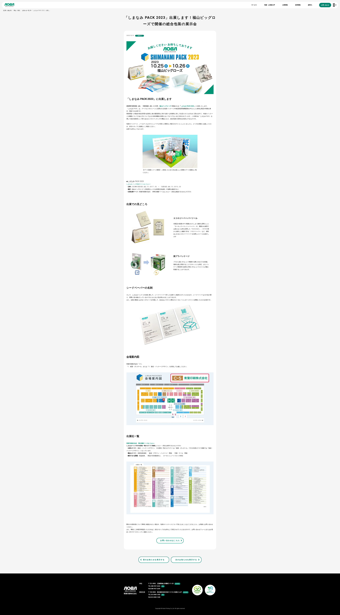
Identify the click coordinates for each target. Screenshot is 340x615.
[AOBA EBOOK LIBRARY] (210, 588)
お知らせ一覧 (26, 10)
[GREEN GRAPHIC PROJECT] (197, 588)
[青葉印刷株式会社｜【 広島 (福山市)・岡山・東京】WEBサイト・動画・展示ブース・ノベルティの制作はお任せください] (9, 5)
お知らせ (139, 35)
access (177, 583)
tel (163, 586)
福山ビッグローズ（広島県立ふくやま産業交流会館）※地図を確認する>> (155, 189)
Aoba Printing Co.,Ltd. (168, 608)
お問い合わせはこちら (170, 540)
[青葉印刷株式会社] (130, 589)
